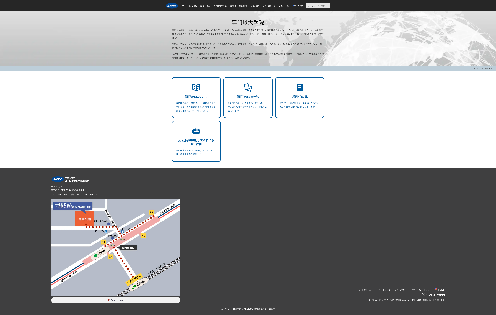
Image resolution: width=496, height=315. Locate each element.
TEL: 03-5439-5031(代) (62, 194)
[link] (172, 6)
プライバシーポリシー (421, 290)
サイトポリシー (401, 290)
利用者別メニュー (367, 290)
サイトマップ (384, 290)
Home (476, 68)
